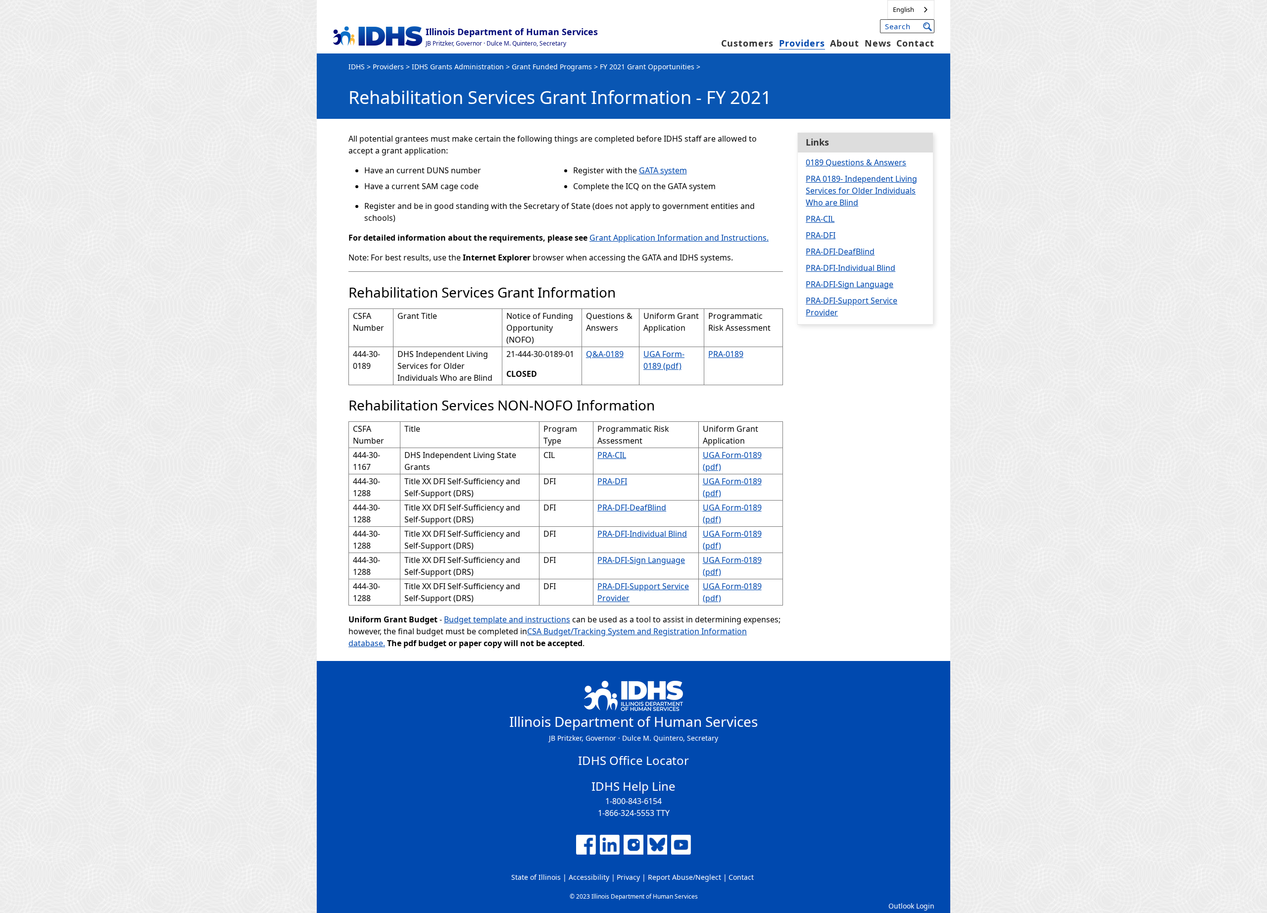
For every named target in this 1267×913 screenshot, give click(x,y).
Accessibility (589, 877)
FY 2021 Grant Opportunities (647, 66)
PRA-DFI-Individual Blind (642, 533)
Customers (747, 43)
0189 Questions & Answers (856, 162)
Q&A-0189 (605, 354)
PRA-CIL (611, 455)
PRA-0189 (725, 354)
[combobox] (910, 9)
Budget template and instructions (507, 619)
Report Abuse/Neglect (684, 877)
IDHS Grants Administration (458, 66)
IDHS (356, 66)
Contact (915, 43)
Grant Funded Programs (552, 66)
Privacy (628, 877)
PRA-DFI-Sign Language (641, 560)
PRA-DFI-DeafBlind (631, 507)
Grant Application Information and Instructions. (679, 237)
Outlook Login (911, 906)
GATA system (663, 170)
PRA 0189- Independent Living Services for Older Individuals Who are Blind (861, 190)
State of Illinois (536, 877)
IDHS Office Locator (633, 760)
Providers (802, 43)
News (878, 43)
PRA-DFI (612, 481)
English (903, 9)
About (844, 43)
